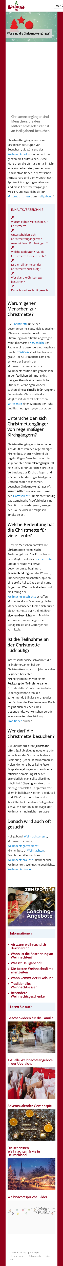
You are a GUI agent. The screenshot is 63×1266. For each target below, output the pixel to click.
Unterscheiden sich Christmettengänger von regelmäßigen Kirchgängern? (29, 239)
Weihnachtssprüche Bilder (27, 1197)
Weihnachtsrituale (19, 869)
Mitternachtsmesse (20, 196)
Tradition (23, 352)
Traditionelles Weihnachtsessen (24, 985)
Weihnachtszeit (17, 154)
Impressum (18, 1255)
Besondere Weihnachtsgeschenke (28, 994)
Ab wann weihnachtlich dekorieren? (28, 946)
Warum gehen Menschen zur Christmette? (29, 224)
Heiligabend (45, 196)
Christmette (20, 324)
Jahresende (15, 404)
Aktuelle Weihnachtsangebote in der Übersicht (30, 1061)
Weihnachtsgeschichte (22, 596)
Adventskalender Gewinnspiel (30, 1106)
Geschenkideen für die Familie (30, 1018)
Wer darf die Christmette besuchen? (27, 280)
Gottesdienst (21, 496)
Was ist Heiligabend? (26, 963)
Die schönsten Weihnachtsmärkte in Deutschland (24, 1151)
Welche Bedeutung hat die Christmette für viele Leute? (28, 254)
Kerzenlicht (37, 343)
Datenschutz (35, 1255)
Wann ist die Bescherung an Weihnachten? (32, 955)
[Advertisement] (31, 77)
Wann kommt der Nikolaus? (32, 978)
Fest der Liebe (43, 559)
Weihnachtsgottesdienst (23, 846)
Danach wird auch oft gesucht (30, 290)
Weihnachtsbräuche (20, 860)
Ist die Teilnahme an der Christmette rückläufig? (26, 267)
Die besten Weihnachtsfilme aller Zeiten (32, 970)
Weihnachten (35, 850)
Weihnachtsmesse (35, 836)
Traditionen (15, 721)
